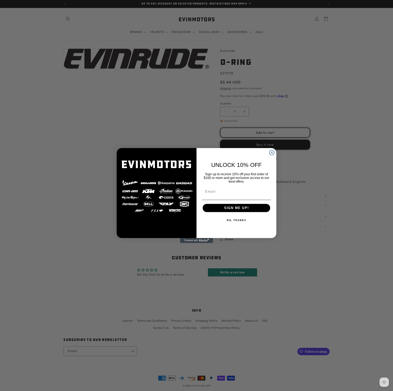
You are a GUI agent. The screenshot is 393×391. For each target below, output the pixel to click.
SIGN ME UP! (236, 208)
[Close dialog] (271, 152)
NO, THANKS (236, 220)
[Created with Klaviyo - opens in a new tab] (196, 240)
